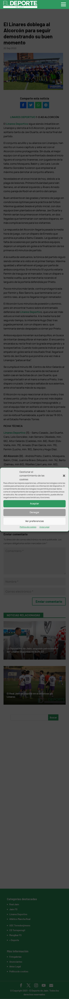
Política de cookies (28, 527)
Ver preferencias (34, 521)
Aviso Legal (44, 527)
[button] (64, 475)
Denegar (34, 512)
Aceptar (34, 503)
